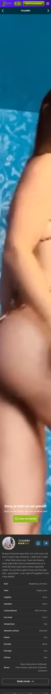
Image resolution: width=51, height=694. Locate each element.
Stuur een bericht (27, 518)
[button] (38, 543)
